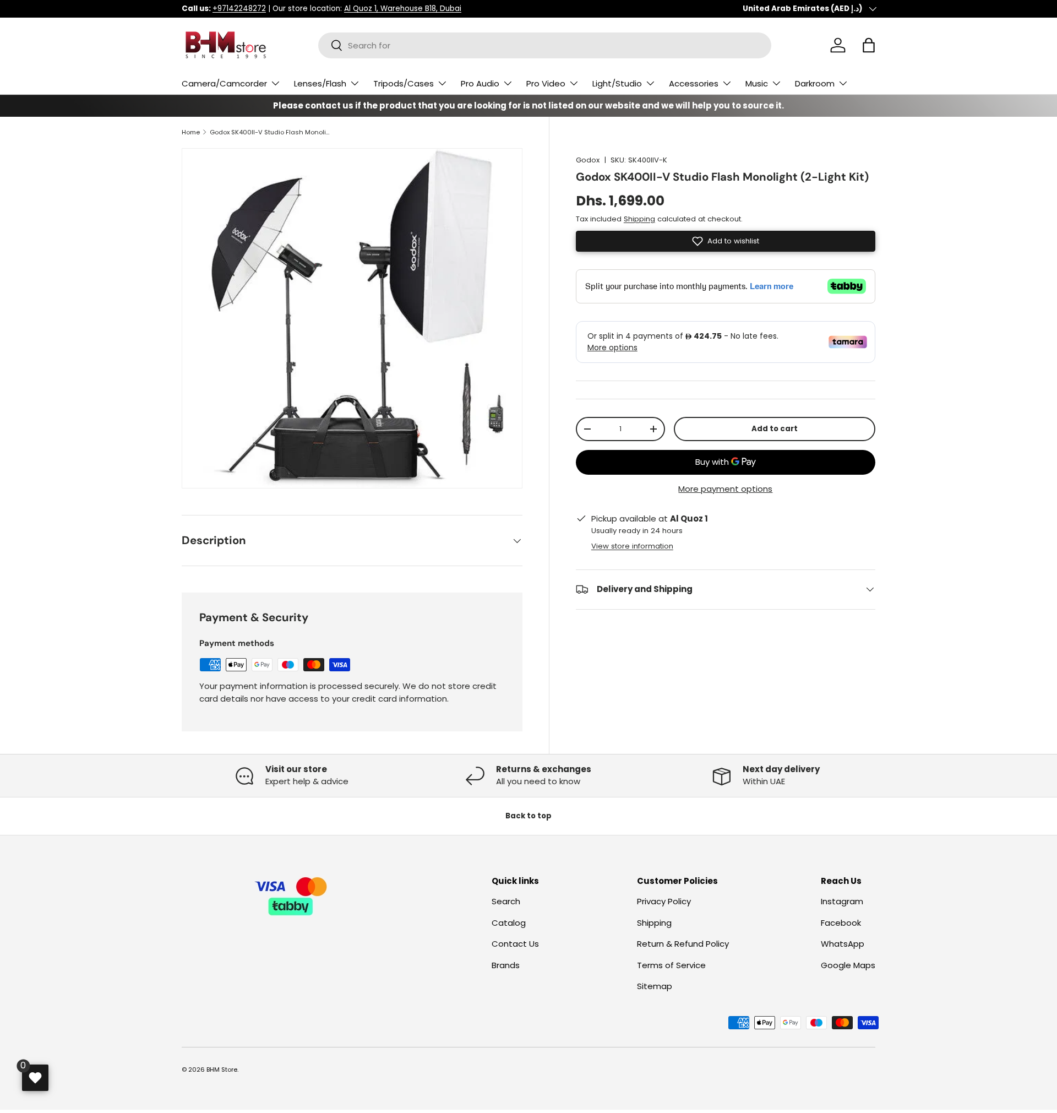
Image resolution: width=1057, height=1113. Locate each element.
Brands (506, 965)
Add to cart (774, 429)
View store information (632, 546)
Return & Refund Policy (683, 944)
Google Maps (848, 965)
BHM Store (221, 1069)
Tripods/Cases (403, 83)
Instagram (842, 902)
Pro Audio (480, 83)
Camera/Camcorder (224, 83)
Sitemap (654, 986)
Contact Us (515, 944)
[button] (869, 45)
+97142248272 (239, 8)
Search (506, 902)
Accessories (693, 83)
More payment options (725, 489)
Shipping (639, 219)
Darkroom (815, 83)
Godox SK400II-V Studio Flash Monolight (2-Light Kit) (272, 132)
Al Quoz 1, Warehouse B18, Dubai (402, 8)
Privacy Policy (664, 902)
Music (756, 83)
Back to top (528, 816)
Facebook (841, 923)
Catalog (509, 923)
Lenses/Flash (320, 83)
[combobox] (544, 45)
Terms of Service (671, 965)
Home (191, 132)
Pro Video (545, 83)
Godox (588, 160)
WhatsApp (842, 944)
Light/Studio (617, 83)
